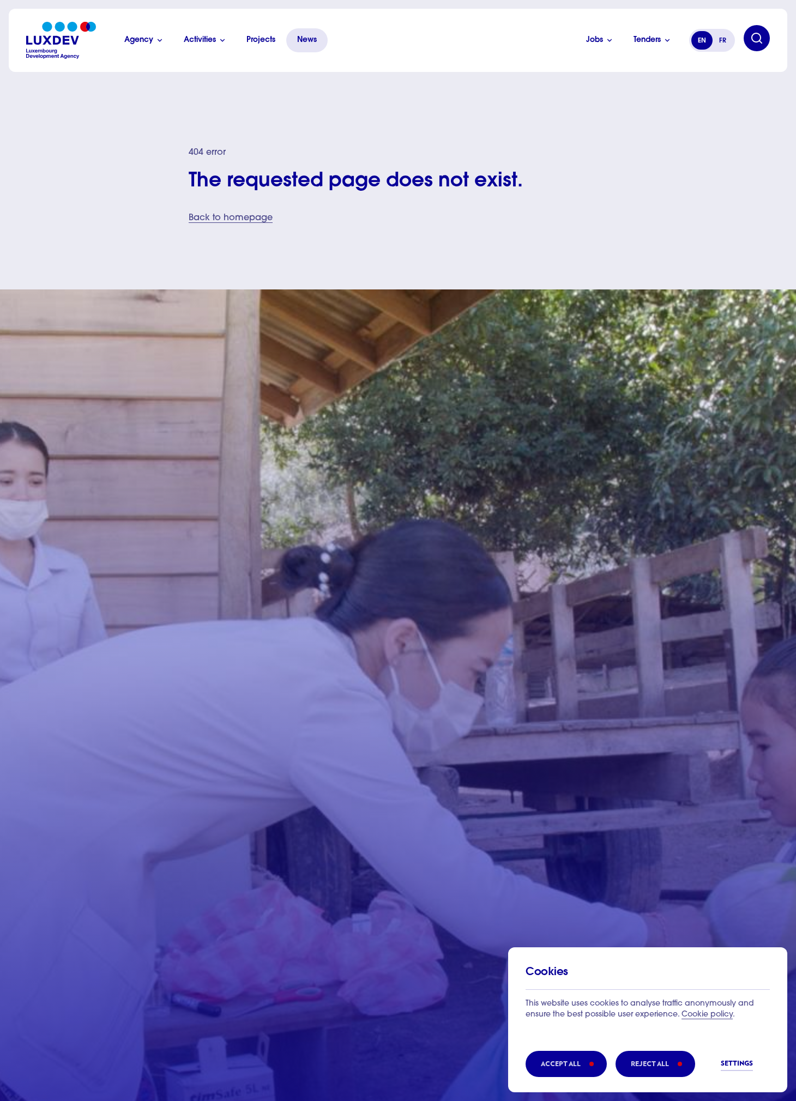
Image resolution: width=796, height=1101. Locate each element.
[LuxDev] (61, 40)
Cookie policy (707, 1015)
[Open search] (757, 38)
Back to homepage (231, 218)
